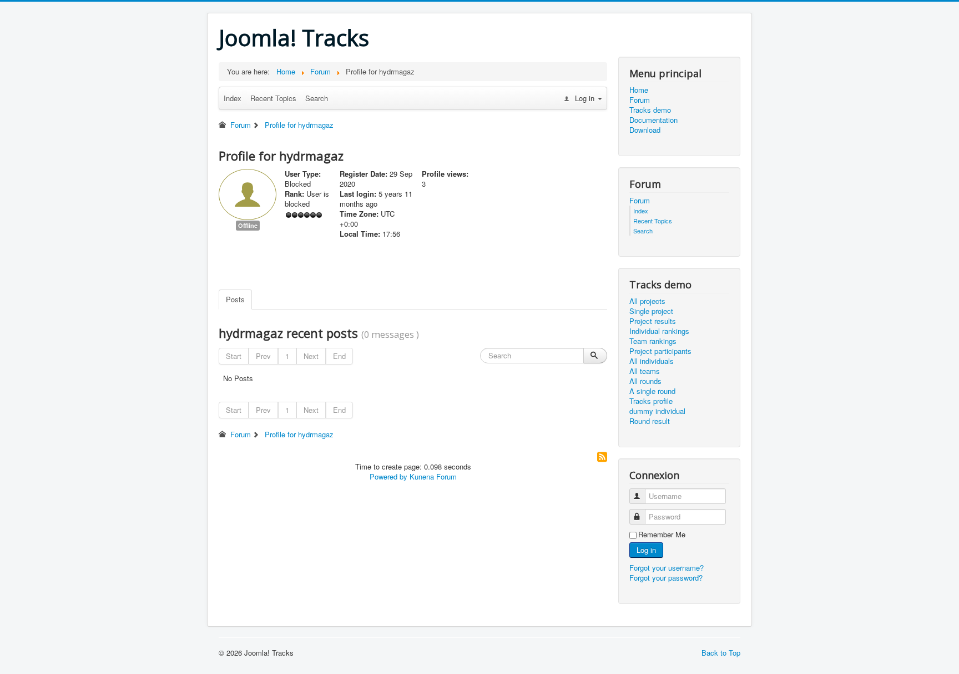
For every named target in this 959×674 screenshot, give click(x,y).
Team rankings (653, 341)
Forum (639, 100)
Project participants (660, 351)
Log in (646, 550)
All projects (647, 301)
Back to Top (720, 652)
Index (232, 98)
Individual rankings (659, 331)
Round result (649, 421)
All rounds (645, 381)
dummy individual (657, 411)
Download (644, 130)
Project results (652, 321)
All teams (644, 371)
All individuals (651, 361)
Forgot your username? (666, 567)
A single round (652, 391)
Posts (235, 299)
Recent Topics (273, 98)
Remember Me (661, 535)
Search (316, 98)
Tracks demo (650, 110)
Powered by (388, 476)
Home (638, 90)
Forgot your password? (666, 577)
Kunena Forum (433, 476)
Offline (248, 225)
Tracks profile (651, 401)
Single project (651, 311)
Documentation (653, 120)
